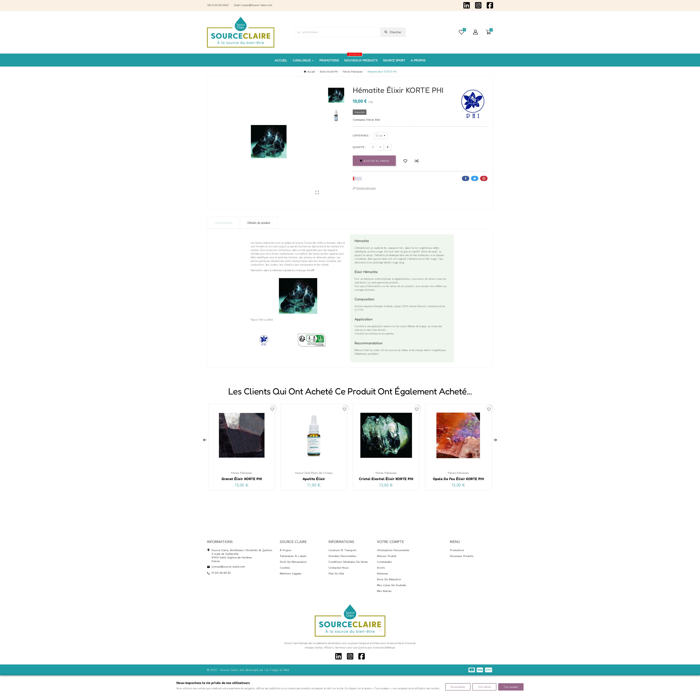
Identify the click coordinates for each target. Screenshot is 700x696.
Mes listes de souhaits (391, 585)
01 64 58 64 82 (221, 573)
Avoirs (381, 568)
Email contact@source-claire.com (253, 5)
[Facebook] (490, 5)
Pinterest (483, 178)
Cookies (285, 568)
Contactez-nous (338, 568)
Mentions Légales (290, 573)
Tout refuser (484, 687)
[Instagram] (478, 5)
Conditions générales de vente (348, 562)
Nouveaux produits (461, 556)
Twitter (474, 178)
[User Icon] (475, 32)
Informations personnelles (393, 550)
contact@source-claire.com (228, 566)
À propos (285, 550)
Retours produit (386, 556)
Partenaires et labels (293, 556)
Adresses (382, 573)
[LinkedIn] (466, 5)
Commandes (384, 562)
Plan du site (336, 573)
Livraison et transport (342, 550)
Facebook (465, 178)
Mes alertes (384, 591)
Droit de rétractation (293, 562)
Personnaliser (458, 687)
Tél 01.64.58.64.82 (218, 5)
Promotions (457, 550)
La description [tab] (223, 223)
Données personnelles (342, 556)
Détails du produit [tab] (258, 223)
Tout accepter (510, 687)
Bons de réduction (389, 579)
